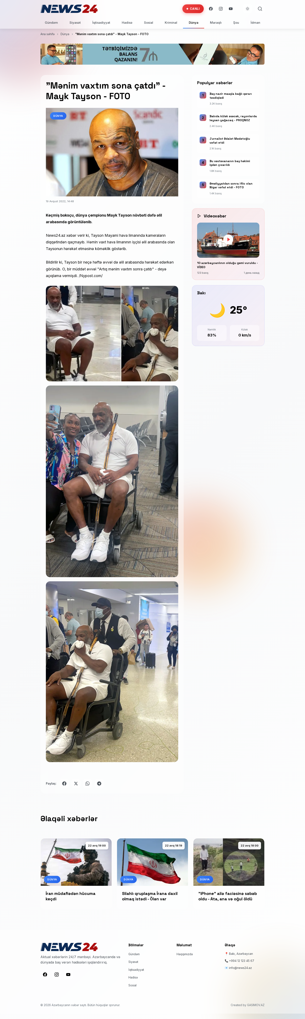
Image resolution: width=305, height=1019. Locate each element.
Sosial (148, 23)
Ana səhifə (47, 34)
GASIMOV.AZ (256, 1005)
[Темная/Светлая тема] (247, 8)
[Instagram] (220, 8)
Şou (236, 23)
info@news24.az (240, 968)
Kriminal (171, 23)
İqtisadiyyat (101, 23)
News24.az (55, 235)
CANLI (195, 8)
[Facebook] (211, 8)
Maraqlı (216, 23)
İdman (255, 23)
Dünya (193, 23)
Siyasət (75, 23)
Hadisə (127, 23)
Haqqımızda (185, 954)
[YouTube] (230, 8)
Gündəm (51, 23)
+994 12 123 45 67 (241, 960)
